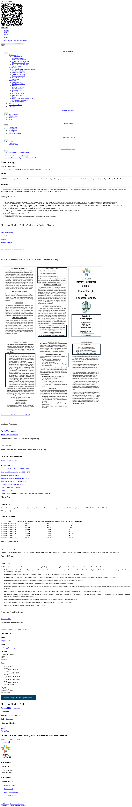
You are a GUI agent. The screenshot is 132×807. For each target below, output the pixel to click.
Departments (22, 158)
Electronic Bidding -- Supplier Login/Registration (17, 697)
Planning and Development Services (19, 152)
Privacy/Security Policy (17, 804)
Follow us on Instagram (11, 792)
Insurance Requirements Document (14, 629)
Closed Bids (3, 239)
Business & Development (68, 149)
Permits (11, 119)
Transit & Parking (68, 123)
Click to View (9, 460)
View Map (4, 659)
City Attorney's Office (18, 84)
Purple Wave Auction (8, 431)
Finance (29, 158)
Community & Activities (68, 137)
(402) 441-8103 (5, 641)
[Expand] (6, 53)
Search (3, 156)
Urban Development (18, 101)
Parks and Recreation (18, 95)
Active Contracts (4, 245)
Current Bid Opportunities (6, 235)
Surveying (8, 490)
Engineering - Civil (10, 475)
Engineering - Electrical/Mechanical (15, 478)
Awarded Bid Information (6, 242)
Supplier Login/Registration (7, 232)
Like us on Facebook (10, 785)
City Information (13, 158)
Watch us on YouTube (10, 795)
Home (5, 158)
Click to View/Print (10, 739)
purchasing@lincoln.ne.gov (8, 648)
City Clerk (4, 730)
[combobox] (12, 43)
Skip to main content (6, 1)
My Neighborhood (14, 144)
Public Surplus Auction (9, 435)
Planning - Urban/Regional (12, 484)
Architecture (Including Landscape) (15, 469)
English (17, 40)
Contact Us (12, 106)
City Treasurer (5, 731)
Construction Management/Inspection (15, 472)
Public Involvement (10, 487)
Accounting (4, 727)
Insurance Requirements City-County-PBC (12, 249)
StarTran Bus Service (15, 133)
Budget (3, 728)
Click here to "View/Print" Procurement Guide (15, 415)
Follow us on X (8, 789)
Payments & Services (68, 110)
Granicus (24, 805)
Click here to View (6, 445)
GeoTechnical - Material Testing (14, 481)
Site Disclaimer (5, 804)
